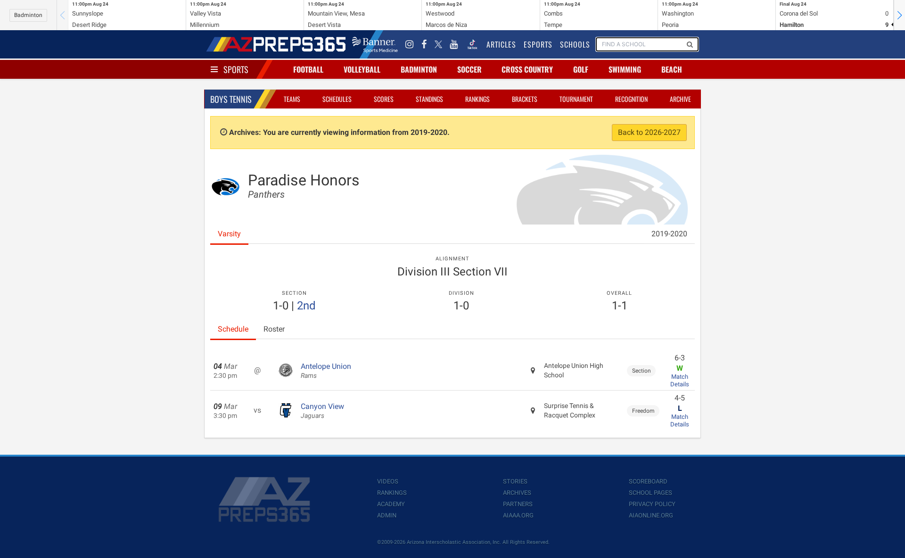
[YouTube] (454, 44)
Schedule (233, 329)
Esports (538, 44)
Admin (386, 515)
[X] (438, 44)
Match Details (679, 380)
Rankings (477, 99)
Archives (517, 492)
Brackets (524, 99)
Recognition (631, 99)
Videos (387, 481)
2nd (306, 305)
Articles (501, 44)
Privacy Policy (652, 504)
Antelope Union (326, 371)
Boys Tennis (231, 99)
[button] (899, 15)
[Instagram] (409, 44)
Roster (274, 329)
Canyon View (322, 411)
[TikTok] (472, 44)
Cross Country (527, 69)
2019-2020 (669, 233)
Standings (429, 99)
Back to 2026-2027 (649, 132)
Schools (575, 44)
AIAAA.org (518, 515)
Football (308, 69)
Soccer (469, 69)
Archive (680, 99)
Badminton (28, 15)
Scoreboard (648, 481)
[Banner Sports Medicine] (375, 44)
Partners (518, 504)
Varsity (229, 233)
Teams (292, 99)
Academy (391, 504)
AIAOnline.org (651, 515)
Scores (384, 99)
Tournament (576, 99)
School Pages (650, 492)
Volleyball (362, 69)
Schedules (337, 99)
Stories (515, 481)
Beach (671, 69)
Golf (580, 69)
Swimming (625, 69)
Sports (235, 69)
